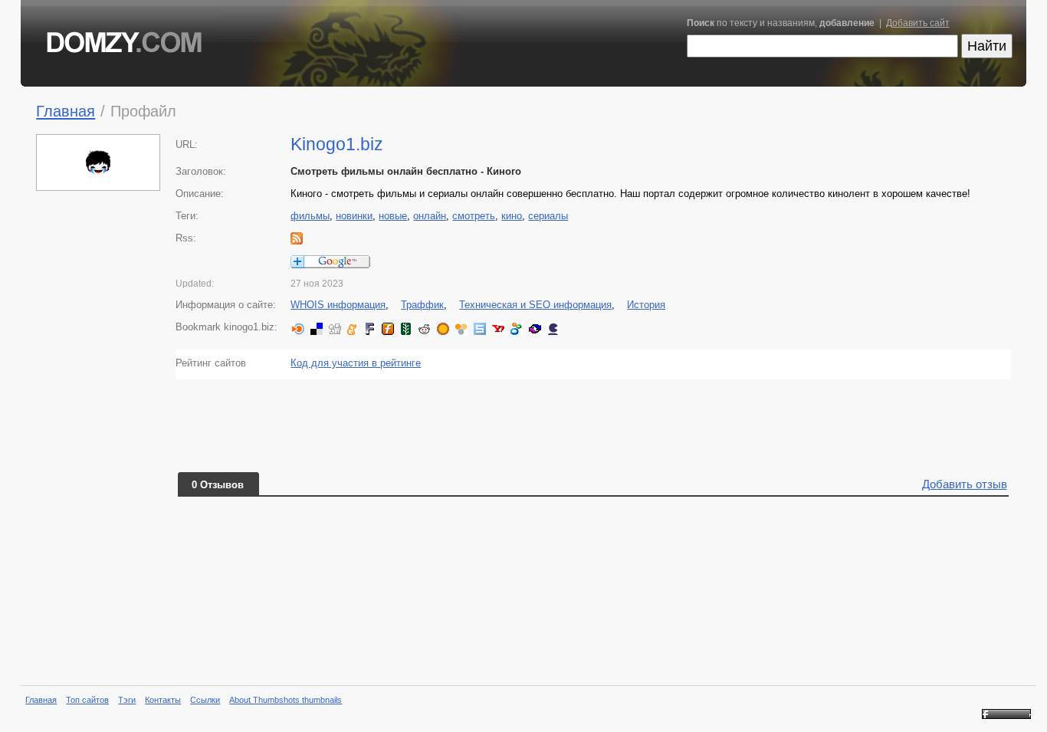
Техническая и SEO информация (535, 304)
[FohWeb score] (1006, 716)
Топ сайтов (87, 699)
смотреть (473, 216)
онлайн (429, 216)
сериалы (548, 216)
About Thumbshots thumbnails (285, 699)
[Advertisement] (99, 432)
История (646, 304)
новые (393, 216)
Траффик (422, 304)
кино (511, 216)
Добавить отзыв (964, 484)
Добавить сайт (918, 23)
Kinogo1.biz (336, 144)
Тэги (127, 699)
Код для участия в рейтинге (355, 363)
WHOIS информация (338, 304)
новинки (354, 216)
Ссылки (205, 699)
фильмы (310, 216)
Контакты (163, 699)
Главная (65, 111)
